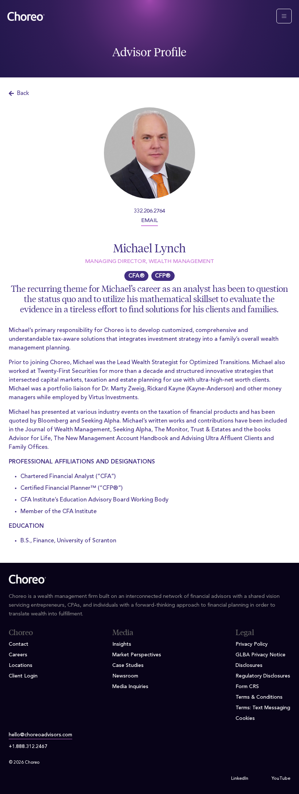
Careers (18, 654)
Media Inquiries (130, 686)
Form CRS (247, 686)
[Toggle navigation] (284, 16)
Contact (18, 644)
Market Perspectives (136, 654)
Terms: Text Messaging (263, 707)
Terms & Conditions (259, 697)
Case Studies (128, 665)
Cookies (245, 718)
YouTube (281, 778)
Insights (121, 644)
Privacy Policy (252, 644)
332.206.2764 (149, 211)
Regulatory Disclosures (263, 676)
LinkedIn (239, 778)
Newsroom (125, 676)
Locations (20, 665)
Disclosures (249, 665)
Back (23, 93)
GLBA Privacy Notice (261, 654)
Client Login (23, 676)
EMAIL (149, 221)
